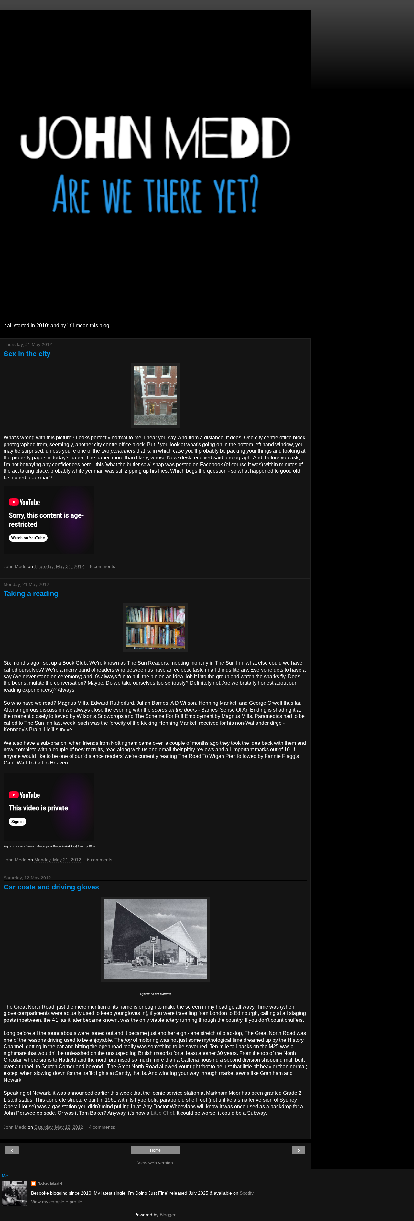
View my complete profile (56, 1201)
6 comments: (100, 859)
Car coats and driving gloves (51, 887)
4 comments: (102, 1127)
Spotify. (247, 1192)
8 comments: (103, 566)
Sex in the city (27, 354)
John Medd (50, 1183)
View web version (155, 1162)
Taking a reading (31, 594)
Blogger (167, 1214)
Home (155, 1150)
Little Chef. (163, 1113)
